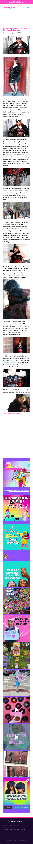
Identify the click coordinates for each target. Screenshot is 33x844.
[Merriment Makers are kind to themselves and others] (16, 683)
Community (14, 825)
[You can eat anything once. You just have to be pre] (16, 628)
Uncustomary (9, 33)
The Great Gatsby (8, 362)
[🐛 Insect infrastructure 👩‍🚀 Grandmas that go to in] (16, 791)
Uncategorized (7, 35)
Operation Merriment (11, 829)
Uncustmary (16, 821)
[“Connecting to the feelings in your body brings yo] (16, 764)
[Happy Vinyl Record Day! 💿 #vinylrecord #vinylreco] (16, 710)
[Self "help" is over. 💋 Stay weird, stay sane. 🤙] (16, 574)
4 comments (17, 35)
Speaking (24, 829)
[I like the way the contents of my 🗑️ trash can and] (16, 601)
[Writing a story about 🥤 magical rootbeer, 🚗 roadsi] (16, 737)
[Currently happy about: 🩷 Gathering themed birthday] (16, 655)
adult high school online (19, 490)
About (5, 825)
